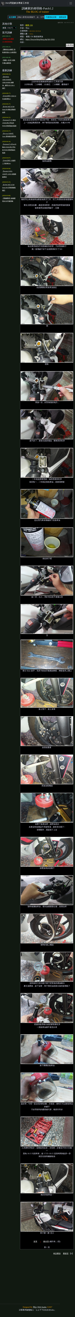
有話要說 (57, 1254)
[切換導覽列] (71, 3)
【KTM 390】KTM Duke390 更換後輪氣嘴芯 (9, 187)
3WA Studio (41, 1307)
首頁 (35, 1241)
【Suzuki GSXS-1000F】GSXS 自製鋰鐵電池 (9, 174)
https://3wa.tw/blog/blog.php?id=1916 (40, 39)
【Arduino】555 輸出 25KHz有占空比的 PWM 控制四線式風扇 (9, 123)
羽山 (35, 1307)
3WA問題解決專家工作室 (17, 3)
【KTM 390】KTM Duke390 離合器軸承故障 (9, 109)
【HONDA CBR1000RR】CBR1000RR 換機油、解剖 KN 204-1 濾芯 (8, 82)
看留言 (66, 1254)
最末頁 (46, 1241)
